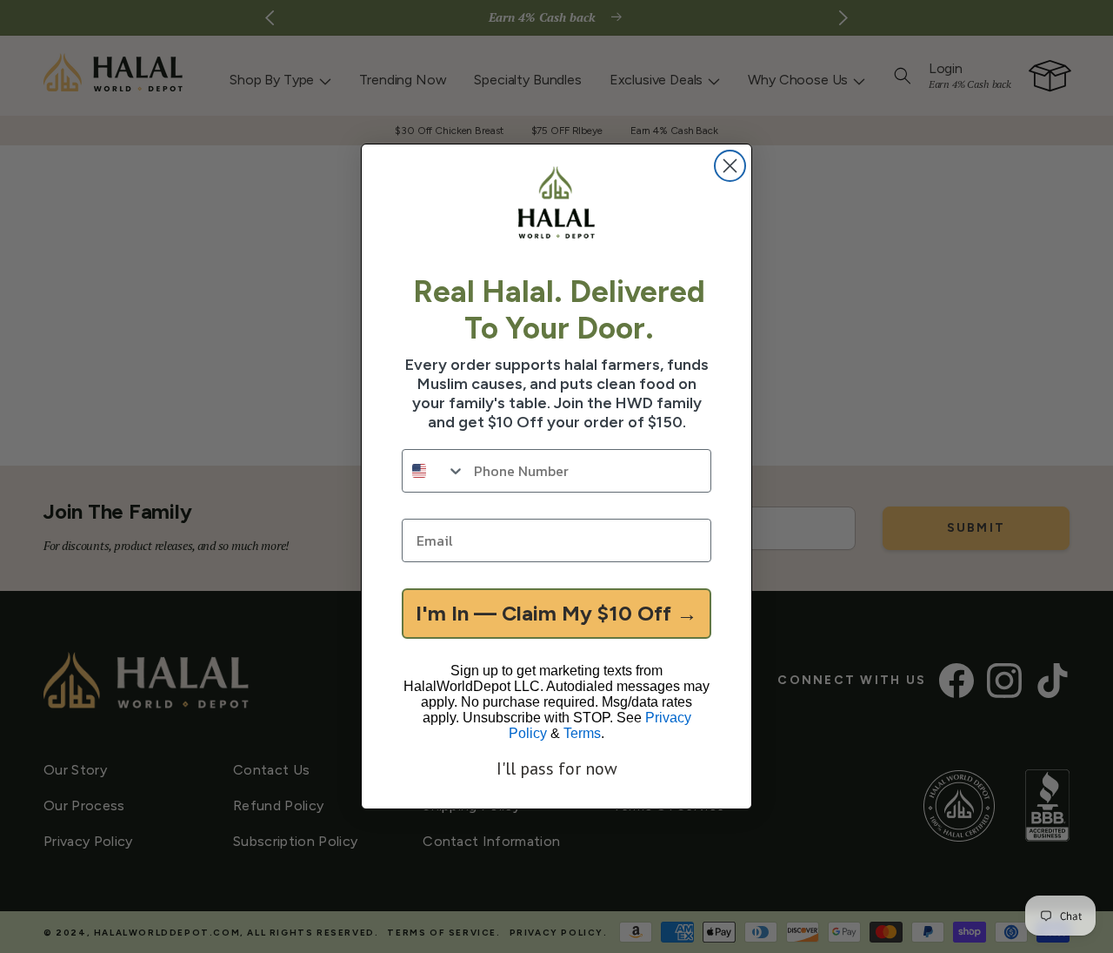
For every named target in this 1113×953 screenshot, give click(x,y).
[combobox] (434, 471)
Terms (582, 733)
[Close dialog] (730, 166)
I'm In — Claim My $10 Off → (556, 613)
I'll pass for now (557, 768)
